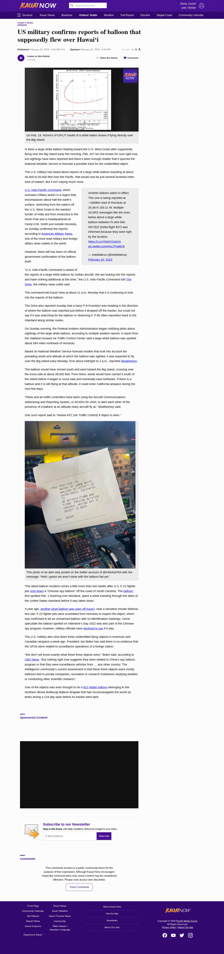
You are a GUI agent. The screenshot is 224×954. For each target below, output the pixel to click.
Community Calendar (191, 15)
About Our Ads (112, 927)
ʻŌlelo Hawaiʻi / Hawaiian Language (60, 928)
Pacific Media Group (186, 921)
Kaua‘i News (47, 15)
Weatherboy (129, 361)
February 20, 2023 (100, 259)
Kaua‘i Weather (60, 911)
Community (60, 921)
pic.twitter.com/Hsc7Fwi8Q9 (106, 246)
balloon (128, 591)
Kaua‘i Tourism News (60, 916)
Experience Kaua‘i (33, 934)
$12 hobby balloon (95, 687)
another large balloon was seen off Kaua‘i (68, 609)
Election (145, 15)
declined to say (93, 628)
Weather (109, 15)
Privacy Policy (169, 927)
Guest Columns (33, 926)
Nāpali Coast (164, 15)
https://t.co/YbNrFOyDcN (104, 241)
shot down (37, 591)
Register (192, 7)
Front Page (33, 906)
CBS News (32, 659)
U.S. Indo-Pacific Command (43, 190)
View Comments (79, 887)
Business (66, 15)
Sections (27, 15)
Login (183, 7)
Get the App (112, 913)
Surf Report (127, 15)
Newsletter (112, 920)
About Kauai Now (112, 906)
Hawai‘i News (25, 23)
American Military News (56, 233)
